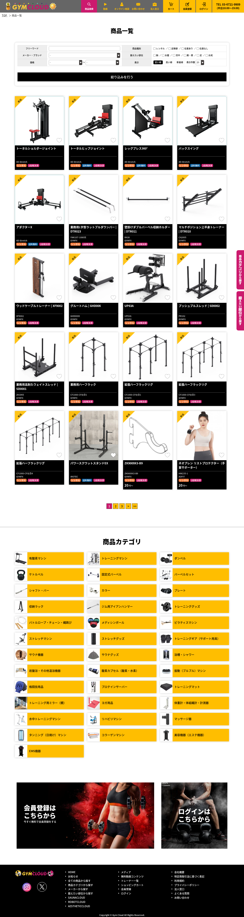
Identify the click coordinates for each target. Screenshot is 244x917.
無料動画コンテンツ (132, 876)
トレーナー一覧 (130, 880)
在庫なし (204, 48)
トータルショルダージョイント (36, 148)
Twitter (42, 886)
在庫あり (188, 48)
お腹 (167, 55)
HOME (71, 872)
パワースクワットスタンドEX (89, 463)
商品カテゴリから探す (80, 885)
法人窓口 (154, 8)
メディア (126, 872)
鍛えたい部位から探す (240, 310)
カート (171, 6)
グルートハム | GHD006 (85, 306)
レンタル (160, 48)
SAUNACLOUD (76, 897)
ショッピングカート (132, 885)
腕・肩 (190, 55)
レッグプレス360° (136, 148)
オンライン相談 (121, 8)
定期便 (174, 48)
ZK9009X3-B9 (134, 463)
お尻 (210, 55)
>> (134, 506)
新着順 (180, 62)
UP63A (129, 306)
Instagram (26, 887)
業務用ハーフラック (83, 384)
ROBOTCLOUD (76, 902)
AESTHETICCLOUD (79, 906)
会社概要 (179, 872)
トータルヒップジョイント (87, 148)
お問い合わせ (138, 8)
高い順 (169, 62)
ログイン (204, 8)
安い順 (158, 62)
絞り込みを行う (122, 77)
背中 (178, 55)
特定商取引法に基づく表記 (189, 876)
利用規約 (179, 880)
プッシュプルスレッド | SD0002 (199, 306)
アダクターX (24, 227)
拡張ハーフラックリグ (139, 384)
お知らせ (73, 876)
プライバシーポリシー (186, 885)
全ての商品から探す (79, 880)
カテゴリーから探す (240, 269)
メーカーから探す (78, 889)
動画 (105, 8)
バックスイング (189, 148)
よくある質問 (181, 893)
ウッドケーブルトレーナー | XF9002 (39, 306)
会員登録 (187, 8)
